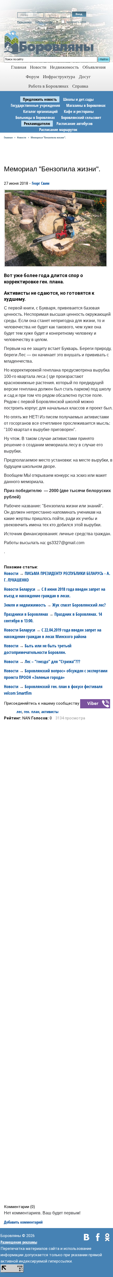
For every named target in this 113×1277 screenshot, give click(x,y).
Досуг (85, 76)
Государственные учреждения (35, 105)
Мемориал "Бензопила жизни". (48, 137)
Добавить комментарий (23, 1222)
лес (19, 711)
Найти (104, 59)
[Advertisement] (58, 962)
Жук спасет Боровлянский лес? (79, 605)
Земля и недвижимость (25, 605)
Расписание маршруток (58, 129)
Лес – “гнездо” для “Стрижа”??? (52, 661)
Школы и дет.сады (78, 99)
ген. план (31, 711)
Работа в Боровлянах (48, 86)
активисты (49, 711)
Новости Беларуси (19, 589)
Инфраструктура (59, 76)
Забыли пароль (43, 22)
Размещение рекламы (19, 1242)
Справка (80, 86)
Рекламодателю (37, 123)
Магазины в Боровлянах (86, 105)
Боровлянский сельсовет (81, 117)
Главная (8, 137)
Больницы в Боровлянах (35, 117)
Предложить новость (40, 99)
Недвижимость (64, 67)
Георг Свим (40, 183)
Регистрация (24, 22)
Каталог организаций (40, 111)
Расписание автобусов (74, 123)
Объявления (94, 67)
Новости (38, 67)
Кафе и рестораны (79, 111)
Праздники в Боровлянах (26, 614)
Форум (32, 76)
